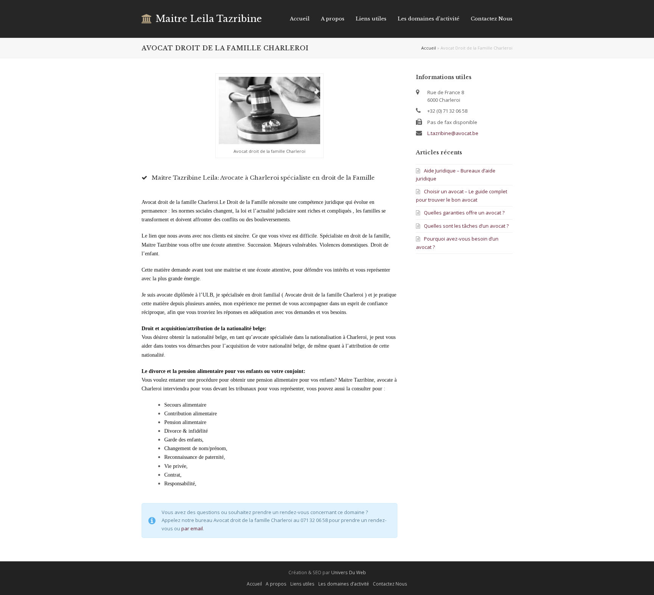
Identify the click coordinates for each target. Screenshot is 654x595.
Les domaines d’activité (343, 584)
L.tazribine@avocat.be (452, 133)
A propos (276, 584)
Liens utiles (302, 584)
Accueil (428, 48)
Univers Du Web (348, 572)
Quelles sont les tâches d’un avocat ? (466, 225)
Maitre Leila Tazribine (209, 18)
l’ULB (206, 295)
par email (192, 528)
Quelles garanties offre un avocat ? (464, 212)
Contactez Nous (390, 584)
